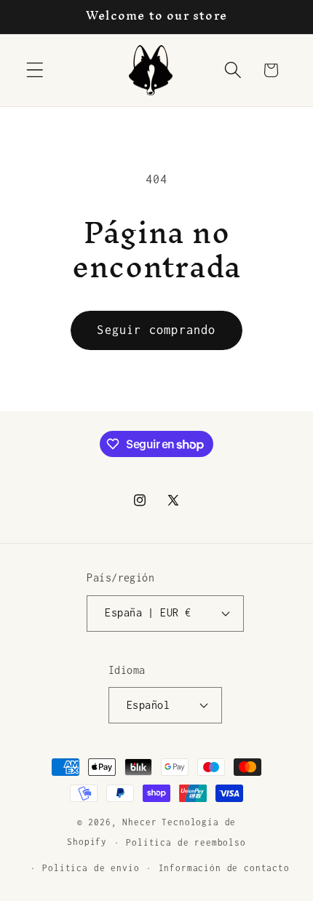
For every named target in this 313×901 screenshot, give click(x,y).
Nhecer (139, 822)
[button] (35, 70)
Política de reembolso (186, 843)
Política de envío (90, 868)
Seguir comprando (156, 329)
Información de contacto (224, 868)
